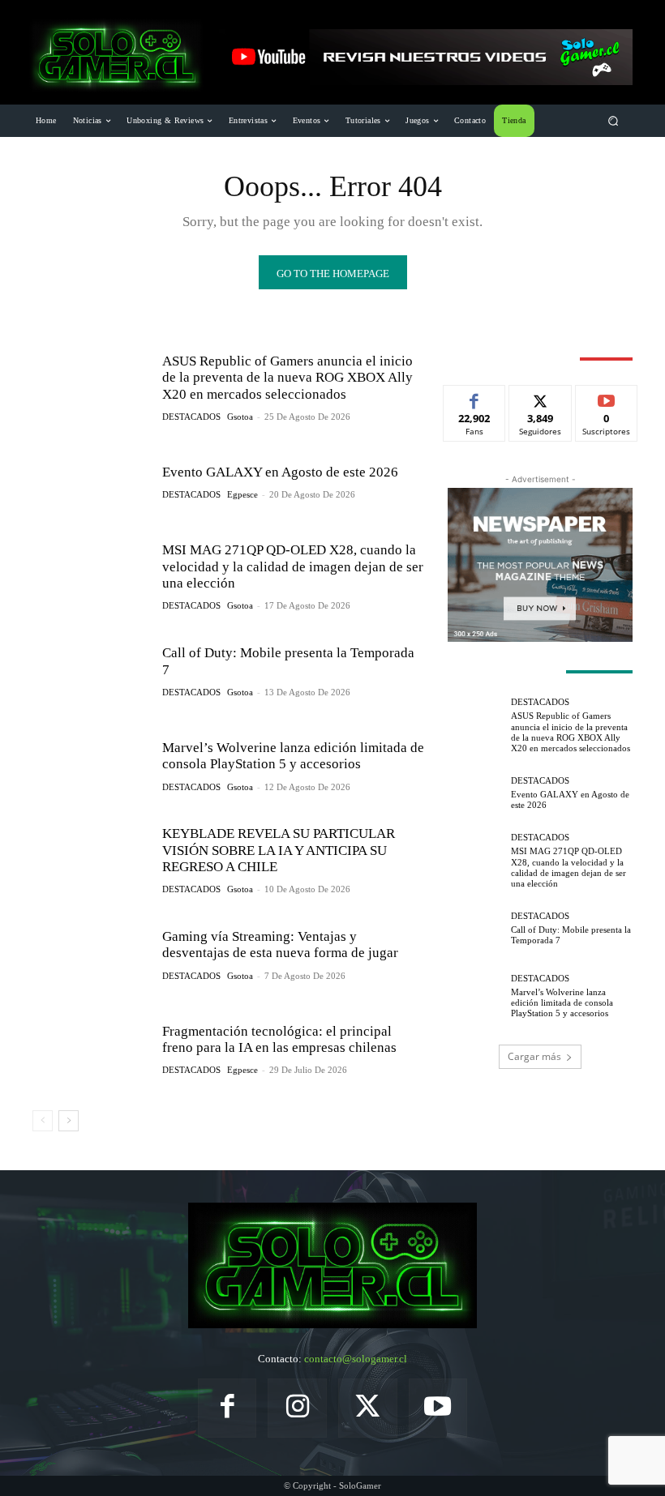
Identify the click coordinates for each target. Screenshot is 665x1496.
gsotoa (240, 416)
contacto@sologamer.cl (355, 1359)
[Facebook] (227, 1408)
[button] (613, 121)
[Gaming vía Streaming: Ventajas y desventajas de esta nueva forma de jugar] (91, 954)
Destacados (191, 416)
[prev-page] (42, 1120)
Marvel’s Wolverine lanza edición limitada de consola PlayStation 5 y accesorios (293, 756)
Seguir (540, 397)
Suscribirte (606, 397)
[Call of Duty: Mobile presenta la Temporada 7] (91, 671)
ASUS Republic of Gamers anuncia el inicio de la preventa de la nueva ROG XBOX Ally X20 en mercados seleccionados (287, 377)
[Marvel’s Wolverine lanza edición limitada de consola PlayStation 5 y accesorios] (91, 765)
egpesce (242, 494)
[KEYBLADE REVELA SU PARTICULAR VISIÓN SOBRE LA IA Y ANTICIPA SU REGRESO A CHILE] (91, 860)
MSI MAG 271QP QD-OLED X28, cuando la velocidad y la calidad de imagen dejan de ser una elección (292, 566)
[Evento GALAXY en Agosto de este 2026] (91, 482)
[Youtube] (438, 1408)
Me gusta (475, 397)
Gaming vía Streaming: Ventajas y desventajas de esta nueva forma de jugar (280, 944)
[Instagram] (297, 1408)
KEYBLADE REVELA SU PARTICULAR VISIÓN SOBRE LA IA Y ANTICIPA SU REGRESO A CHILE (278, 850)
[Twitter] (367, 1408)
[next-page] (68, 1120)
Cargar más (534, 1056)
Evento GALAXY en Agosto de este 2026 (280, 472)
